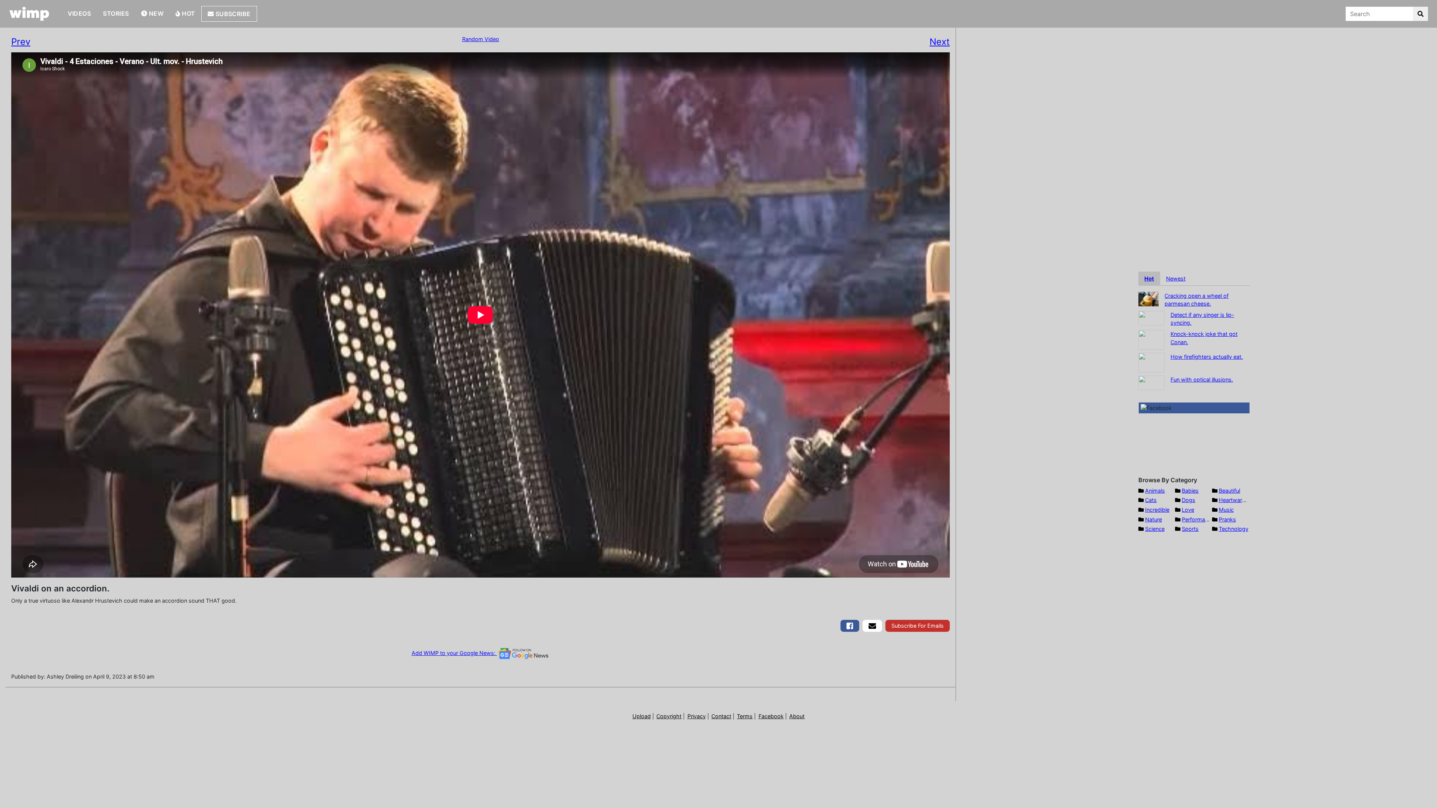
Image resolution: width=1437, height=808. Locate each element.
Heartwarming (1236, 500)
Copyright (668, 716)
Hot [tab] (1149, 278)
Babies (1190, 490)
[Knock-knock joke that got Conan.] (1151, 339)
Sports (1190, 529)
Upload (641, 716)
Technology (1233, 529)
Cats (1151, 500)
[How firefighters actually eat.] (1151, 362)
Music (1226, 509)
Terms (745, 716)
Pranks (1227, 519)
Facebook (771, 716)
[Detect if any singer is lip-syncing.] (1151, 317)
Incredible (1157, 509)
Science (1155, 529)
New (155, 13)
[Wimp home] (29, 13)
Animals (1155, 490)
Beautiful (1229, 490)
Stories (116, 13)
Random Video (480, 39)
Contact (721, 716)
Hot (187, 13)
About (797, 716)
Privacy (696, 716)
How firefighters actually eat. (1207, 357)
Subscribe (232, 14)
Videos (79, 13)
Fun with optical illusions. (1202, 379)
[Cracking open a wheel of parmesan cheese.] (1148, 298)
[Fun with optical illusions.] (1151, 382)
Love (1188, 509)
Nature (1153, 519)
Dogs (1188, 500)
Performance (1198, 519)
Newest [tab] (1176, 278)
